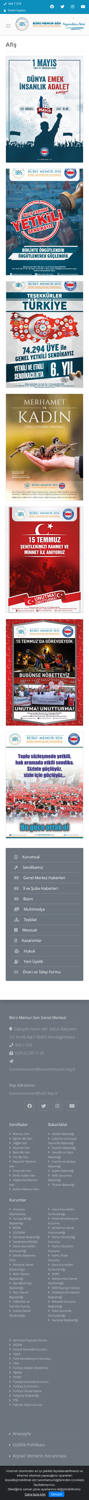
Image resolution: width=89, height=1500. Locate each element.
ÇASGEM (19, 1232)
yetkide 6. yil (27, 334)
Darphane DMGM (25, 1242)
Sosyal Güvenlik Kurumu (30, 1349)
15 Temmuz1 (28, 672)
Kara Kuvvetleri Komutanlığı (60, 1266)
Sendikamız (33, 867)
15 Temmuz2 (28, 559)
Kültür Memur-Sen (26, 1189)
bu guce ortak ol (32, 785)
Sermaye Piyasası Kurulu (30, 1340)
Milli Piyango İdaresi (66, 1288)
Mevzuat (29, 930)
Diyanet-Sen (21, 1148)
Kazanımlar (32, 940)
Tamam (56, 1494)
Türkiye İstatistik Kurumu (30, 1382)
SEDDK (17, 1345)
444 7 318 (14, 4)
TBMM (17, 1372)
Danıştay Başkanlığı (26, 1237)
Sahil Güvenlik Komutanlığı (59, 1313)
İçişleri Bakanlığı (63, 1171)
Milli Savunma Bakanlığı (59, 1177)
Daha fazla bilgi (35, 1494)
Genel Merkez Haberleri (44, 877)
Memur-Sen (21, 1134)
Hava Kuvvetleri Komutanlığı (61, 1211)
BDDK (17, 1228)
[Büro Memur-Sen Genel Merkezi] (44, 24)
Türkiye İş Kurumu (26, 1386)
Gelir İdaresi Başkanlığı (19, 1276)
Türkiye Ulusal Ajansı (27, 1391)
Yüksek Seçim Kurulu (27, 1405)
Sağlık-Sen (20, 1143)
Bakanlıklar (58, 1124)
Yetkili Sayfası (17, 10)
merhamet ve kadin (35, 447)
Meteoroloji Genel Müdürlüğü (62, 1280)
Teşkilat (30, 919)
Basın (28, 898)
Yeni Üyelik (33, 961)
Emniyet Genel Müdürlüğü (21, 1266)
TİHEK (17, 1377)
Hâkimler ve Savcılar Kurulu (19, 1303)
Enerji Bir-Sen (22, 1171)
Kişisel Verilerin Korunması (40, 1456)
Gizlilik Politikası (29, 1444)
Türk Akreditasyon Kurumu (32, 1358)
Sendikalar (18, 1124)
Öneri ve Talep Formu (42, 972)
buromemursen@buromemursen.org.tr (42, 1069)
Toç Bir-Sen (20, 1157)
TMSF (17, 1354)
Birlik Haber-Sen (24, 1175)
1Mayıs (22, 109)
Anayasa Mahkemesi (17, 1211)
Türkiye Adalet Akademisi (30, 1368)
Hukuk (29, 951)
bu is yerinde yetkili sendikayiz (35, 222)
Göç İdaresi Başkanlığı (18, 1294)
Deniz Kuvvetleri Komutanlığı (22, 1248)
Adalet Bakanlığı (63, 1134)
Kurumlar (17, 1200)
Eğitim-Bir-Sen (23, 1138)
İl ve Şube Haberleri (40, 888)
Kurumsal (31, 857)
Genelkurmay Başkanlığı (20, 1285)
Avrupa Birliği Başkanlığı (20, 1220)
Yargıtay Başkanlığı (26, 1395)
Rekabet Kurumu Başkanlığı (62, 1303)
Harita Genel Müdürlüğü (19, 1313)
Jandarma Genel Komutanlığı (61, 1230)
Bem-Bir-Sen (21, 1152)
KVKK (55, 1274)
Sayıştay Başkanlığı (65, 1320)
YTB (15, 1400)
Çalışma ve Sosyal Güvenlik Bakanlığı (62, 1140)
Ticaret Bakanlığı (63, 1184)
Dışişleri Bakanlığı (64, 1148)
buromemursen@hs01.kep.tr (33, 1093)
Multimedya (34, 909)
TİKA (16, 1363)
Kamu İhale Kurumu (58, 1257)
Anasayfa (22, 1433)
